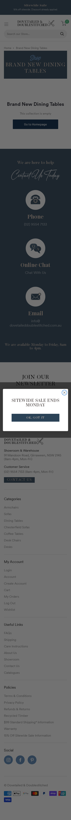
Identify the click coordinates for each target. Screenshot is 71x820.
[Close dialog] (64, 392)
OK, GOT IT (35, 417)
